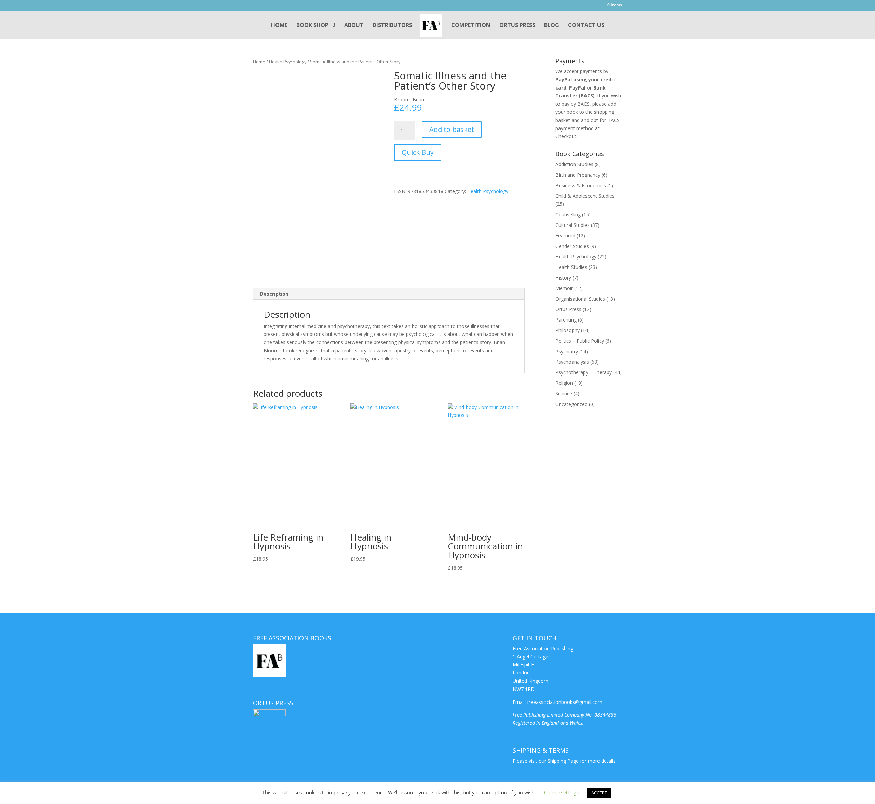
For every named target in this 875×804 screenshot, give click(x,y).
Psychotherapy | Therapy (583, 372)
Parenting (566, 319)
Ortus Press (517, 26)
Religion (564, 383)
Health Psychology (287, 61)
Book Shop (312, 26)
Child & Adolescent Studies (585, 196)
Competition (470, 26)
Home (279, 26)
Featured (565, 235)
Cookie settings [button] (561, 792)
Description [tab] (274, 293)
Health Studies (571, 267)
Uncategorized (571, 404)
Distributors (392, 26)
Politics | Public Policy (579, 341)
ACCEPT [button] (599, 793)
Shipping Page (563, 761)
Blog (551, 26)
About (354, 26)
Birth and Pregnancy (577, 175)
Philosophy (567, 330)
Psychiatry (566, 351)
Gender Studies (572, 246)
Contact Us (586, 26)
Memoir (564, 288)
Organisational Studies (580, 299)
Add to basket (451, 129)
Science (563, 393)
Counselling (568, 214)
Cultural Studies (572, 225)
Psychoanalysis (572, 361)
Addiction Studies (574, 164)
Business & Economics (580, 185)
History (563, 277)
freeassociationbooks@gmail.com (564, 702)
